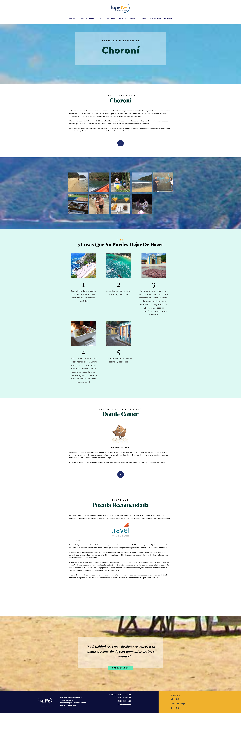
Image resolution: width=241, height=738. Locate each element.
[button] (120, 668)
